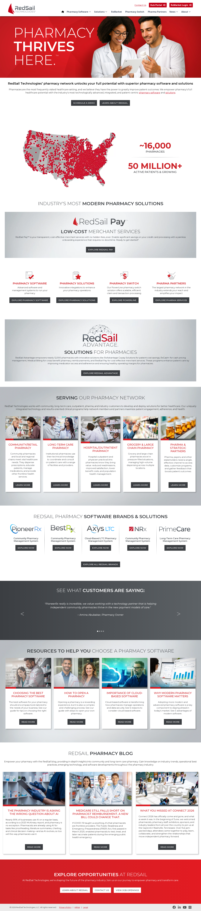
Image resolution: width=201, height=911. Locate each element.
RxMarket (116, 11)
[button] (79, 11)
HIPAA (77, 907)
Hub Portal (157, 5)
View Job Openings (127, 890)
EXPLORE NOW (26, 548)
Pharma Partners (157, 11)
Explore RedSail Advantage (100, 373)
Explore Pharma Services (171, 300)
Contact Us (140, 5)
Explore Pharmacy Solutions (77, 300)
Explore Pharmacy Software (30, 300)
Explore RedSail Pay (100, 249)
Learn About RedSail (115, 103)
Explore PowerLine (124, 300)
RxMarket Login (181, 5)
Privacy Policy (65, 907)
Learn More (23, 485)
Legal (85, 907)
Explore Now (175, 548)
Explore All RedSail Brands (100, 564)
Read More (28, 722)
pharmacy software (149, 92)
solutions (170, 92)
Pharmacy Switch (134, 11)
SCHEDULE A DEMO (84, 103)
